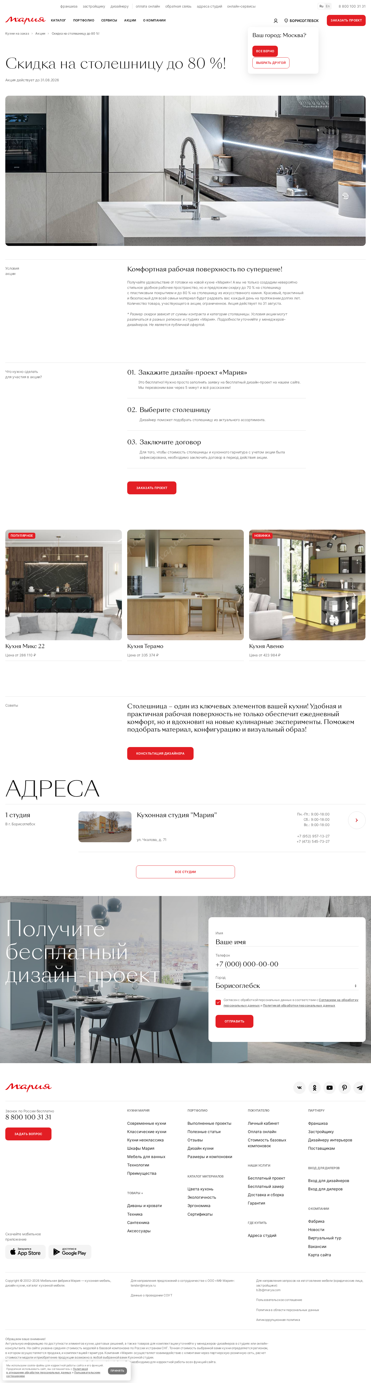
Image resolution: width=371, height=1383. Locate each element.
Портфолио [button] (83, 20)
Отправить (234, 1021)
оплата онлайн (148, 6)
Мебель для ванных (146, 1156)
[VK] (299, 1088)
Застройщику (321, 1131)
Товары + (135, 1193)
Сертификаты (200, 1214)
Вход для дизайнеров (328, 1180)
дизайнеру (120, 6)
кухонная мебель (97, 1281)
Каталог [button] (58, 20)
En (328, 6)
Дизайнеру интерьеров (330, 1140)
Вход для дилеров (324, 1168)
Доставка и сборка (266, 1194)
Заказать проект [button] (346, 20)
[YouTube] (329, 1088)
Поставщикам (321, 1148)
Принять (117, 1370)
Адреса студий (262, 1235)
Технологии (138, 1165)
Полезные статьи (204, 1131)
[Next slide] (354, 595)
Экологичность (202, 1197)
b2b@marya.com (268, 1290)
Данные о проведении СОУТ (151, 1295)
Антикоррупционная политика (278, 1320)
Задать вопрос (28, 1134)
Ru (322, 6)
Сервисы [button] (109, 20)
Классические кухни (146, 1131)
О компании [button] (154, 20)
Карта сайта (319, 1254)
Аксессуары (139, 1230)
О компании (318, 1209)
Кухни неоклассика (145, 1140)
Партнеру (316, 1110)
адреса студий (209, 6)
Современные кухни (146, 1123)
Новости (316, 1229)
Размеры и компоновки (210, 1156)
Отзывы (195, 1140)
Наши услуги (259, 1165)
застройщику (94, 6)
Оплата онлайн (262, 1131)
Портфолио (197, 1110)
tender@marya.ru (143, 1285)
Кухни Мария (138, 1110)
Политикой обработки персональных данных (299, 1005)
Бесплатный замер (266, 1186)
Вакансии (317, 1246)
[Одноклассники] (314, 1088)
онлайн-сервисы (241, 6)
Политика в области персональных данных (288, 1310)
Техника (135, 1214)
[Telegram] (359, 1088)
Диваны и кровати (144, 1205)
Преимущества (141, 1173)
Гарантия (256, 1203)
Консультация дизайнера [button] (160, 753)
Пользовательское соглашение (279, 1300)
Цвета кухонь (201, 1189)
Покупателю (259, 1110)
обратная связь (178, 6)
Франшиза (318, 1123)
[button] (301, 20)
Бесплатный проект (266, 1178)
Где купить (257, 1223)
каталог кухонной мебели (45, 1285)
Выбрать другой (271, 63)
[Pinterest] (344, 1088)
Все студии (185, 872)
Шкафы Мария (140, 1148)
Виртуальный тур (324, 1238)
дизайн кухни (15, 1285)
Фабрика (316, 1221)
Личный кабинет (263, 1123)
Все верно (265, 51)
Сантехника (138, 1222)
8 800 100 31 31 (352, 6)
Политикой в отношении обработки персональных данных (47, 1370)
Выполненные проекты (209, 1123)
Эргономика (199, 1205)
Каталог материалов (206, 1176)
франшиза (68, 6)
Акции (130, 20)
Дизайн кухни (201, 1148)
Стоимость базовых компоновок (267, 1143)
